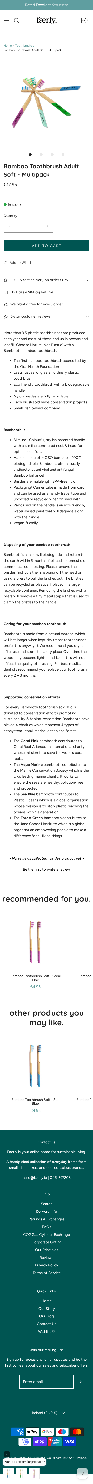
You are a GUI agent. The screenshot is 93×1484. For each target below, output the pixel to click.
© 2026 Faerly (16, 1457)
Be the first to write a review (46, 869)
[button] (46, 103)
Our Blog (46, 1316)
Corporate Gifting (47, 1242)
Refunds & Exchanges (46, 1219)
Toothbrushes (24, 45)
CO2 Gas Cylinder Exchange (46, 1234)
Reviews (46, 1257)
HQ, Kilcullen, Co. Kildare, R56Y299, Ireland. (57, 1457)
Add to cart (46, 246)
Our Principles (46, 1250)
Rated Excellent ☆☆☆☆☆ (46, 5)
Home (8, 45)
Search (46, 1204)
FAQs (46, 1227)
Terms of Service (47, 1273)
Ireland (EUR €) (45, 1413)
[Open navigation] (6, 20)
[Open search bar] (18, 20)
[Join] (80, 1382)
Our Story (46, 1308)
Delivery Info (46, 1211)
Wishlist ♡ (46, 1331)
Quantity (10, 216)
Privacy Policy (46, 1265)
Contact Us (46, 1324)
